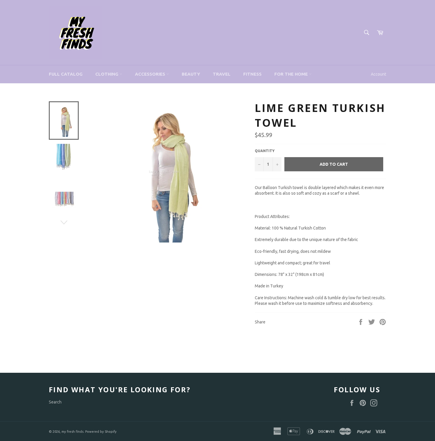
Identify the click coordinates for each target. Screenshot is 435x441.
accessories (150, 74)
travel (222, 74)
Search (55, 402)
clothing (107, 74)
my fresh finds (72, 431)
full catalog (66, 74)
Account (378, 74)
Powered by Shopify (101, 431)
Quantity (265, 151)
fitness (252, 74)
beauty (191, 74)
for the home (291, 74)
